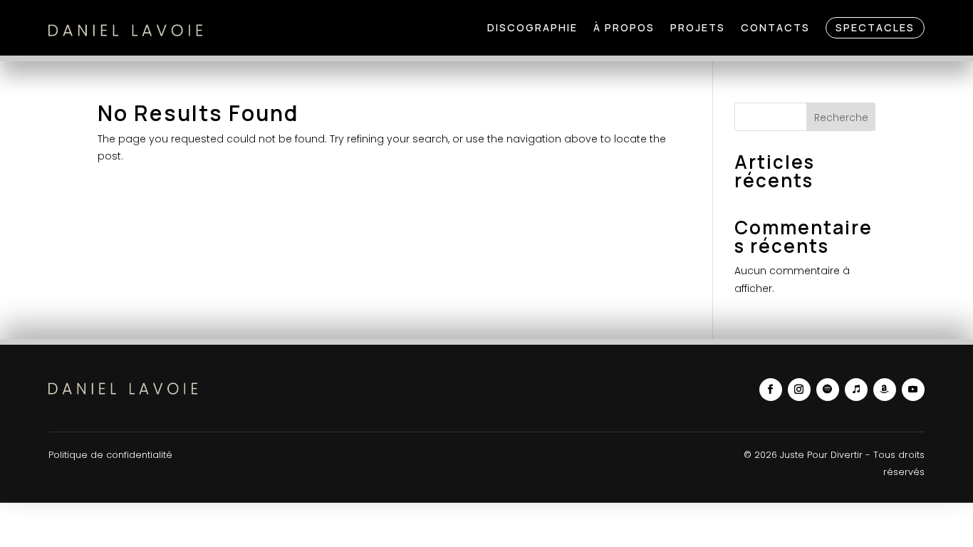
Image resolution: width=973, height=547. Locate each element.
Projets (697, 27)
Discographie (532, 27)
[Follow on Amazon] (884, 389)
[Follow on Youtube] (913, 389)
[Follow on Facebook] (770, 389)
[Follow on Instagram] (799, 389)
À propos (624, 27)
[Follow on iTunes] (856, 389)
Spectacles (875, 27)
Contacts (775, 27)
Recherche (841, 117)
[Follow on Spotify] (827, 389)
